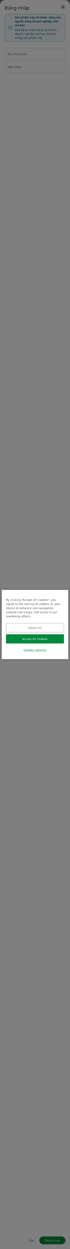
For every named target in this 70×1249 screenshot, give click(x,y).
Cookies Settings (35, 650)
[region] (35, 624)
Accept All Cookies (35, 639)
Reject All (35, 628)
